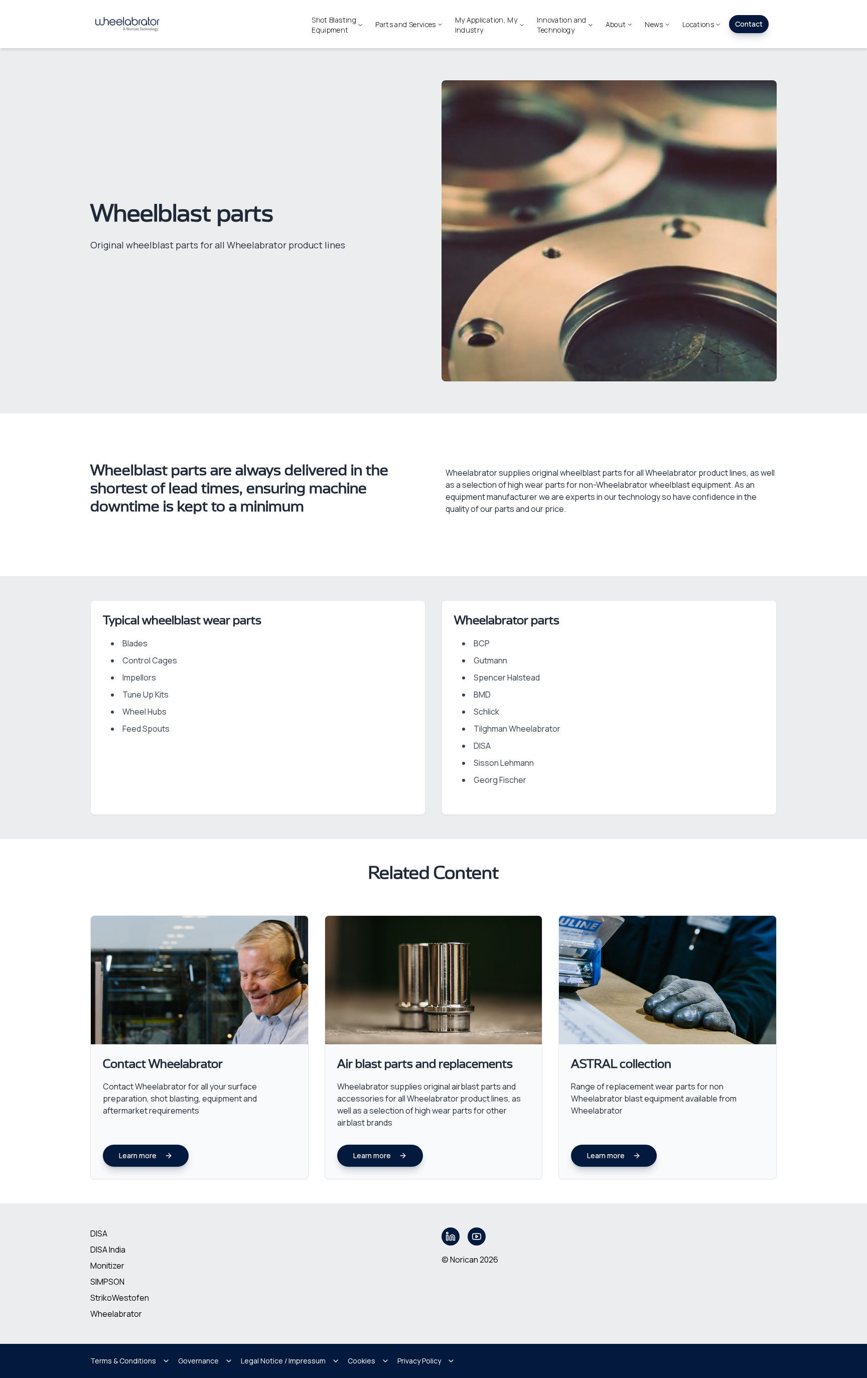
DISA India (107, 1249)
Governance (198, 1360)
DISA (98, 1233)
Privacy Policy (419, 1360)
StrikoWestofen (119, 1297)
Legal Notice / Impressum (283, 1360)
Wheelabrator (116, 1313)
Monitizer (107, 1265)
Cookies (361, 1360)
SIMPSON (107, 1281)
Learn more (138, 1155)
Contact (749, 24)
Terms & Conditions (123, 1360)
